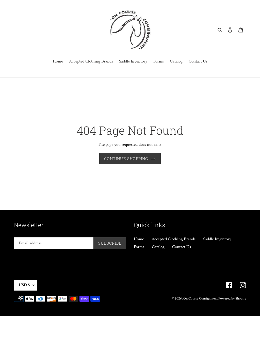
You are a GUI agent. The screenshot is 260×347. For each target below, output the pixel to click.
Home (139, 239)
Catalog (158, 247)
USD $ (24, 285)
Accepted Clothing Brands (174, 239)
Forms (139, 247)
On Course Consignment (200, 298)
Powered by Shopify (232, 298)
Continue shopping (126, 158)
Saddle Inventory (217, 239)
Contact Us (181, 247)
